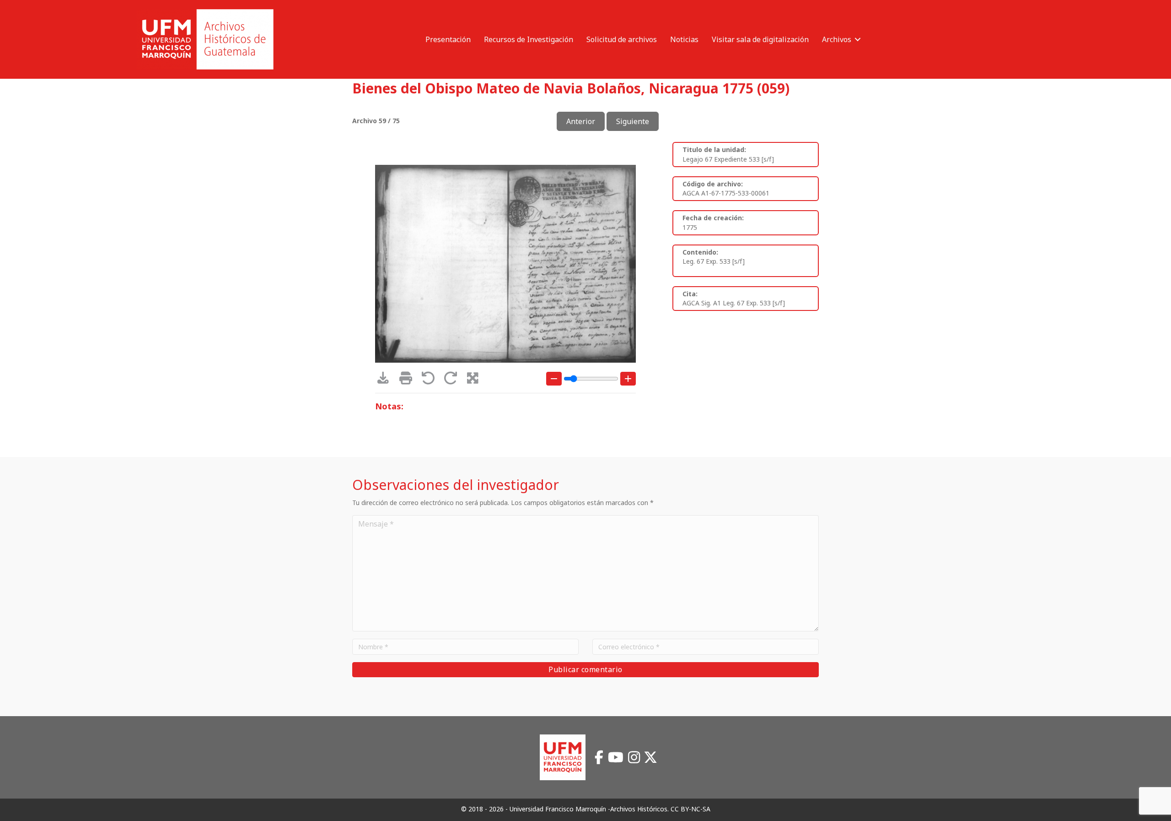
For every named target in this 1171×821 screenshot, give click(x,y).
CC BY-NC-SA (690, 809)
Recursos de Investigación (528, 39)
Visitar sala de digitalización (760, 39)
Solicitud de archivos (621, 39)
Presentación (448, 39)
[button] (857, 39)
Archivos (836, 39)
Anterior (580, 121)
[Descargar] (386, 380)
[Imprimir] (408, 380)
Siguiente (632, 121)
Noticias (684, 39)
